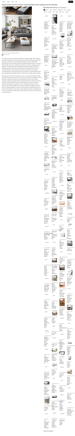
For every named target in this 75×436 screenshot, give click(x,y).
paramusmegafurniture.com (58, 353)
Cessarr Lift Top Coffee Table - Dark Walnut (46, 91)
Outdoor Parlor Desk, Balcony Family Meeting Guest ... (61, 406)
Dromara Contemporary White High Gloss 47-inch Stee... (70, 412)
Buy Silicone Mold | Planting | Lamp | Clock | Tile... (69, 141)
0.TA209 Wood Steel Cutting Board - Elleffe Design (54, 114)
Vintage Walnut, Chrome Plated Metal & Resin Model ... (61, 212)
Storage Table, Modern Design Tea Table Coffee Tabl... (46, 323)
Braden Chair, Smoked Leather (53, 320)
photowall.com (55, 159)
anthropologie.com (48, 406)
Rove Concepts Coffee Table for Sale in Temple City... (69, 334)
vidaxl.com (46, 118)
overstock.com (55, 282)
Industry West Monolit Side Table (69, 397)
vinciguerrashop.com (56, 109)
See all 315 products (48, 431)
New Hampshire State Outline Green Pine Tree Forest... (54, 82)
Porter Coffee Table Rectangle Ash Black (54, 305)
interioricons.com (63, 154)
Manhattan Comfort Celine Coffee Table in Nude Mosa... (61, 126)
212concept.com (70, 217)
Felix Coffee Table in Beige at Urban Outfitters (62, 311)
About (8, 1)
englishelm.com (55, 331)
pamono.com (62, 206)
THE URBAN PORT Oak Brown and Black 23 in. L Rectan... (46, 288)
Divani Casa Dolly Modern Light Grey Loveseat (54, 357)
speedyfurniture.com (56, 343)
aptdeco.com (47, 88)
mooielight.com (70, 182)
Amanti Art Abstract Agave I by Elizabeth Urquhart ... (46, 59)
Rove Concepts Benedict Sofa (61, 228)
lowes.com (61, 339)
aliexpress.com (47, 317)
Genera (4, 1)
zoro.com (69, 121)
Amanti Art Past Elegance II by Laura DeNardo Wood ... (46, 253)
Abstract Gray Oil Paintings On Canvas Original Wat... (54, 200)
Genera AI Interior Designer (13, 52)
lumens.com (70, 311)
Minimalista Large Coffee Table (62, 422)
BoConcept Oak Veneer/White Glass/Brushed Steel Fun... (47, 107)
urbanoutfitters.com (64, 307)
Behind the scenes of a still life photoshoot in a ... (46, 376)
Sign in (70, 1)
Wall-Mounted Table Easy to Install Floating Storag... (61, 93)
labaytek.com (47, 167)
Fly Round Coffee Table (69, 220)
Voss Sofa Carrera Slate (61, 375)
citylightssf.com (47, 133)
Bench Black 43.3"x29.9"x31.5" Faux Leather (63, 327)
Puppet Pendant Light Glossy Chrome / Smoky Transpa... (46, 139)
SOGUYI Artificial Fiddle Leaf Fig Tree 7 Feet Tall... (46, 25)
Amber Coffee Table (60, 78)
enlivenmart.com (71, 393)
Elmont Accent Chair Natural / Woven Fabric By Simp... (61, 178)
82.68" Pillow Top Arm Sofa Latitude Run (46, 202)
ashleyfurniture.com (63, 120)
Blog (12, 1)
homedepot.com (48, 54)
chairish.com (70, 153)
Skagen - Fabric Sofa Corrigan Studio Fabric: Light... (61, 196)
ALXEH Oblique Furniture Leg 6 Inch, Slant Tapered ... (46, 305)
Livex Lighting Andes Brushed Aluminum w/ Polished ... (69, 206)
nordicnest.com (70, 247)
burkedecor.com (55, 383)
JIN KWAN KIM (6, 54)
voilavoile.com (62, 239)
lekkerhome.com (63, 105)
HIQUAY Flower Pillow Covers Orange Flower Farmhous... (54, 183)
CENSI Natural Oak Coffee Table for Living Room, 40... (46, 391)
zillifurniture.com (63, 385)
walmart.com (55, 44)
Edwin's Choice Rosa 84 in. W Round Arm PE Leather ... (61, 45)
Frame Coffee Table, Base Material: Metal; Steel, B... (54, 132)
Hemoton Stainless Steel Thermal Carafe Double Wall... (46, 185)
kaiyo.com (46, 70)
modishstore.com (71, 345)
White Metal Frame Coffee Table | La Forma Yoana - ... (46, 271)
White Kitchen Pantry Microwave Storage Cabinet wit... (54, 288)
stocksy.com (47, 372)
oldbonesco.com (70, 375)
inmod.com (69, 228)
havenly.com (62, 418)
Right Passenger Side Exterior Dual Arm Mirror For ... (54, 31)
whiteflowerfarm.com (56, 230)
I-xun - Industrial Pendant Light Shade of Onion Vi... (46, 360)
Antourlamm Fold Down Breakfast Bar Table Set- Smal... (70, 25)
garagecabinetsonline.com (58, 401)
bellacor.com (70, 200)
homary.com (54, 144)
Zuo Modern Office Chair (69, 174)
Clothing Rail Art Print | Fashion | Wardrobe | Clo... (54, 252)
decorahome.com (63, 257)
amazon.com (47, 21)
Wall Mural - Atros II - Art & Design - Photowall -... (54, 165)
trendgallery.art (55, 195)
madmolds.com (70, 135)
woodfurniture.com (48, 265)
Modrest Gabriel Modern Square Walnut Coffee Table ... (61, 27)
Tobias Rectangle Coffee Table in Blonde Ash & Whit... (54, 389)
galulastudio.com (63, 289)
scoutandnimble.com (64, 372)
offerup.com (70, 328)
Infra (16, 1)
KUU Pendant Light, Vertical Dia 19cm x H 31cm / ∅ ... (69, 188)
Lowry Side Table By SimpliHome (69, 94)
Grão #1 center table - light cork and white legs (61, 293)
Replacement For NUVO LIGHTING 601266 (70, 125)
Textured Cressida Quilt (46, 409)
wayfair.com (46, 198)
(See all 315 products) (60, 7)
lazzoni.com (62, 74)
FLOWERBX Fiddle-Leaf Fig (54, 99)
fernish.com (54, 316)
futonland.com (62, 21)
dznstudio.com (55, 300)
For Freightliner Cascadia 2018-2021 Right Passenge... (46, 424)
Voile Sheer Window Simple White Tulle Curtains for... (69, 282)
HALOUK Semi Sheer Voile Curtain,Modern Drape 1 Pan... (70, 77)
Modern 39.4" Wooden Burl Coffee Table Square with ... (54, 150)
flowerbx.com (55, 95)
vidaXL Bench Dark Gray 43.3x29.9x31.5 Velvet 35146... (55, 406)
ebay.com (46, 419)
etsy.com (54, 247)
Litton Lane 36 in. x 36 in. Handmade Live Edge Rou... (54, 218)
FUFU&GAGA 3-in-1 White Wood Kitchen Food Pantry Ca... (54, 270)
